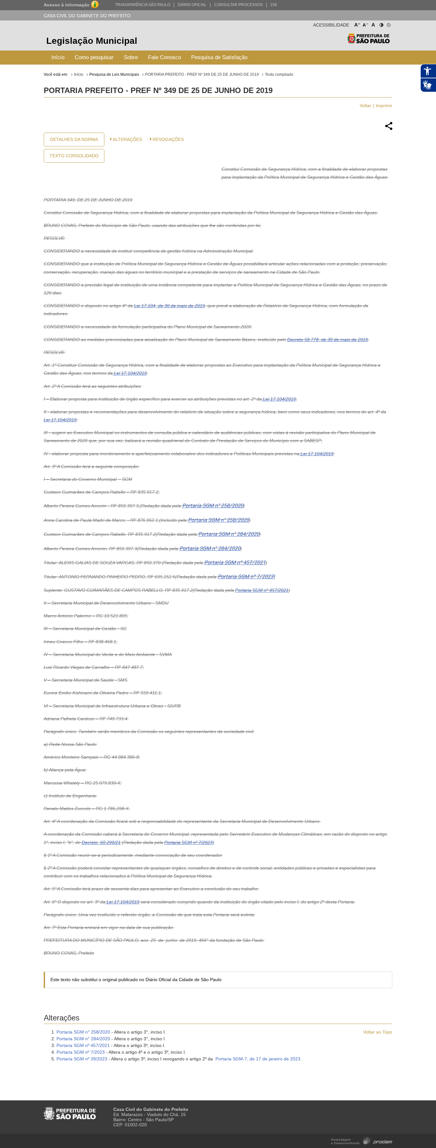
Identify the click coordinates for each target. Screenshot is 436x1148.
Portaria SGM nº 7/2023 (80, 1052)
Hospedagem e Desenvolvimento (361, 1140)
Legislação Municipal (91, 41)
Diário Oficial (192, 5)
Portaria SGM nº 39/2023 (81, 1058)
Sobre (131, 57)
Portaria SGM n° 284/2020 (228, 534)
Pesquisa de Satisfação (219, 57)
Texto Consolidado (74, 155)
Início (57, 57)
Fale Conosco (164, 57)
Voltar (365, 105)
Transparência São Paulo (142, 5)
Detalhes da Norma (74, 139)
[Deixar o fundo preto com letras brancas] (381, 23)
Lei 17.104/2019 (130, 373)
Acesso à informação (67, 4)
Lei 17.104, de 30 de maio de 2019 (169, 305)
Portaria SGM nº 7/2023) (246, 577)
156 (273, 5)
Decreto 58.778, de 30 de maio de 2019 (327, 339)
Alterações (127, 139)
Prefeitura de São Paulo (368, 42)
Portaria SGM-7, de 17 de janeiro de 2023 (257, 1058)
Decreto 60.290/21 (101, 842)
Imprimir (384, 105)
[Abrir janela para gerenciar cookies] (388, 23)
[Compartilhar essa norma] (388, 129)
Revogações (168, 139)
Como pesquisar (94, 57)
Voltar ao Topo (377, 1032)
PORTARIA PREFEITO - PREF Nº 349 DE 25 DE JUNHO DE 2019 (202, 74)
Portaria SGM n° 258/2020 (212, 506)
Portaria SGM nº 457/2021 (235, 562)
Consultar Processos (238, 5)
